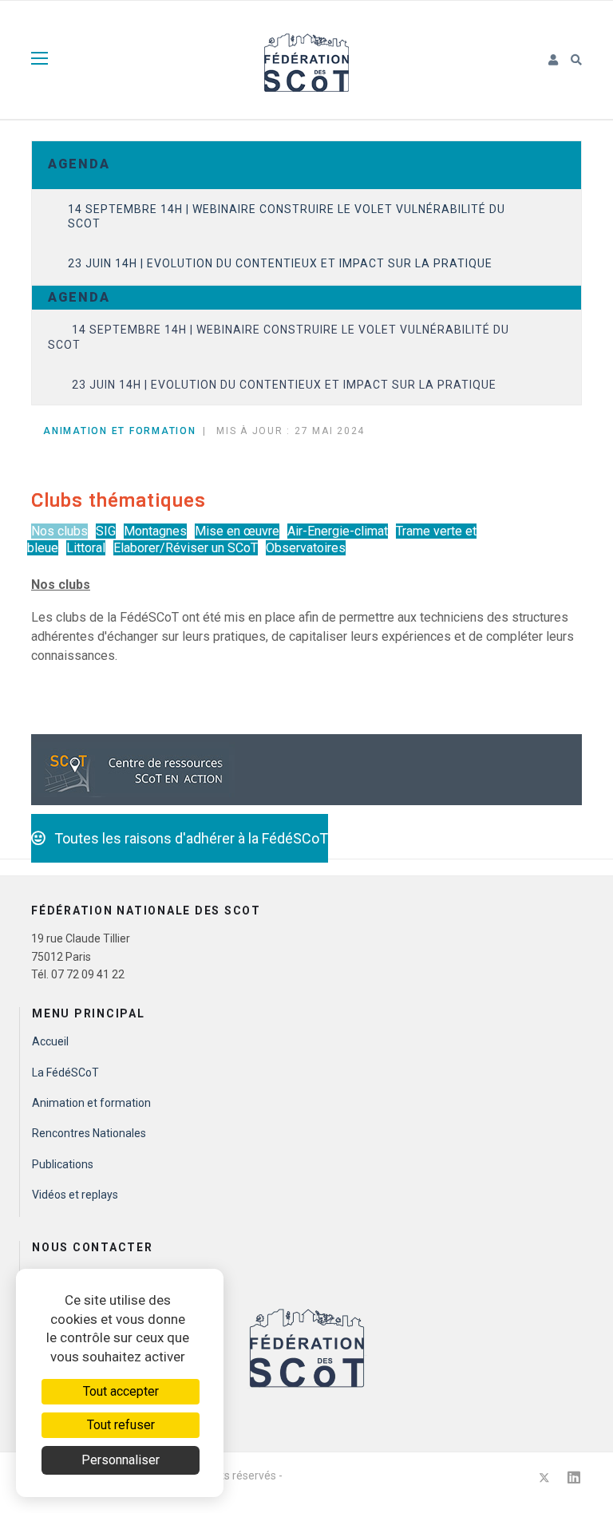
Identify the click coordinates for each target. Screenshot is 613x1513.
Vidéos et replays (75, 1194)
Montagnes (155, 531)
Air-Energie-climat (337, 531)
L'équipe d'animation (84, 1274)
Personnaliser (120, 1460)
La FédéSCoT (65, 1072)
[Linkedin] (574, 1477)
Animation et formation (91, 1102)
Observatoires (306, 547)
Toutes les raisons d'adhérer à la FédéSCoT (186, 838)
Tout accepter (121, 1391)
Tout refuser (121, 1424)
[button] (553, 60)
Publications (62, 1164)
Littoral (85, 547)
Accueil (50, 1041)
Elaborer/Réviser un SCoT (185, 547)
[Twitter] (544, 1477)
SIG (106, 531)
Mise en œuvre (237, 531)
